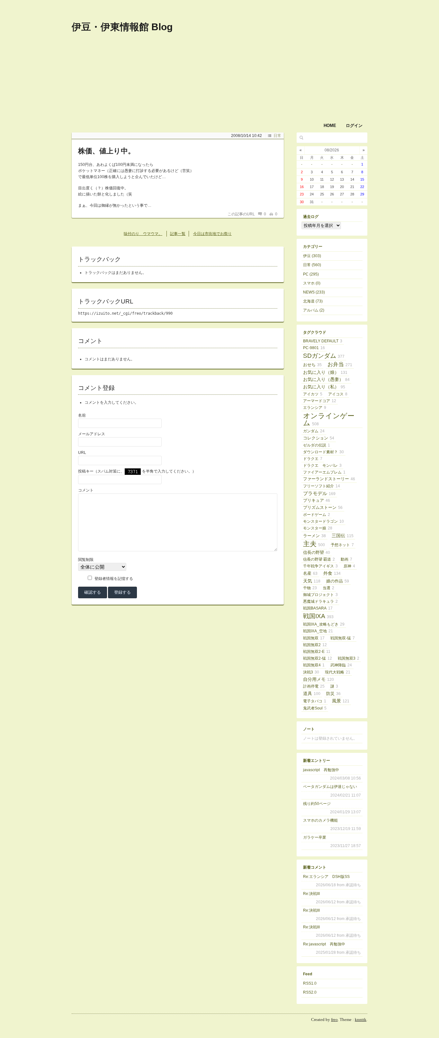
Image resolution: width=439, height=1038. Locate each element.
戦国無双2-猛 (317, 658)
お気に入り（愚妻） (326, 379)
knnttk (360, 1019)
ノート (309, 729)
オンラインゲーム (328, 419)
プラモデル (319, 493)
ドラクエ (312, 458)
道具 (311, 693)
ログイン (354, 125)
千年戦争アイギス (320, 566)
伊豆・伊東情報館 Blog (122, 27)
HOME (330, 125)
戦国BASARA (318, 608)
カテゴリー (312, 246)
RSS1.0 (310, 983)
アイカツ (312, 394)
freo (334, 1019)
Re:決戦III (311, 893)
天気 (311, 580)
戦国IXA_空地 (318, 631)
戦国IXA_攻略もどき (324, 624)
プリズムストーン (323, 507)
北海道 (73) (313, 301)
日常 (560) (312, 265)
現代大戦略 (337, 672)
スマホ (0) (311, 283)
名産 (310, 573)
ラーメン (314, 536)
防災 (333, 693)
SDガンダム (324, 355)
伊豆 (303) (312, 256)
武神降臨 (341, 665)
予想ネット (342, 545)
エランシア (314, 407)
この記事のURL (241, 214)
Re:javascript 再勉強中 (324, 944)
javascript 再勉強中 (321, 770)
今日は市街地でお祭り (212, 233)
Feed (307, 974)
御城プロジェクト (320, 594)
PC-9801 (314, 348)
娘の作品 (337, 581)
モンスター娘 (317, 528)
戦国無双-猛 (342, 638)
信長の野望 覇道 (319, 559)
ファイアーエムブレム (324, 472)
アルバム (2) (313, 310)
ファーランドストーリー (329, 478)
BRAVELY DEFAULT (322, 341)
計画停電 (314, 686)
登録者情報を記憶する (113, 578)
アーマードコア (319, 401)
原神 (349, 566)
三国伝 (343, 535)
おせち (312, 365)
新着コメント (314, 867)
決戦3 (311, 672)
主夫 (314, 544)
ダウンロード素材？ (323, 452)
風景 (340, 700)
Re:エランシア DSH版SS (326, 876)
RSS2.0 (310, 992)
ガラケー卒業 (314, 837)
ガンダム (314, 431)
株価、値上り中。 (106, 151)
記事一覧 (177, 233)
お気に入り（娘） (325, 372)
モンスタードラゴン (323, 521)
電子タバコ (314, 701)
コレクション (318, 438)
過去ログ (310, 216)
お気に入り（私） (324, 386)
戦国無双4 (314, 665)
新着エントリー (316, 760)
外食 (332, 573)
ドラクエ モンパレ (322, 465)
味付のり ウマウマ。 (143, 233)
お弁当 (339, 364)
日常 (277, 135)
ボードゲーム (316, 514)
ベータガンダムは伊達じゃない (330, 786)
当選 (328, 588)
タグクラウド (314, 332)
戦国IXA (318, 616)
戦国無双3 (348, 658)
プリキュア (316, 500)
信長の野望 (316, 552)
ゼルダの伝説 (316, 445)
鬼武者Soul (315, 708)
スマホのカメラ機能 (320, 820)
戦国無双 (314, 638)
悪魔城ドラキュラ (320, 601)
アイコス (337, 394)
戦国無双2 (315, 645)
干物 (310, 588)
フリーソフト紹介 (321, 486)
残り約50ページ (317, 803)
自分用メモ (318, 679)
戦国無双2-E (316, 651)
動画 (346, 559)
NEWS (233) (314, 292)
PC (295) (311, 274)
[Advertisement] (283, 51)
